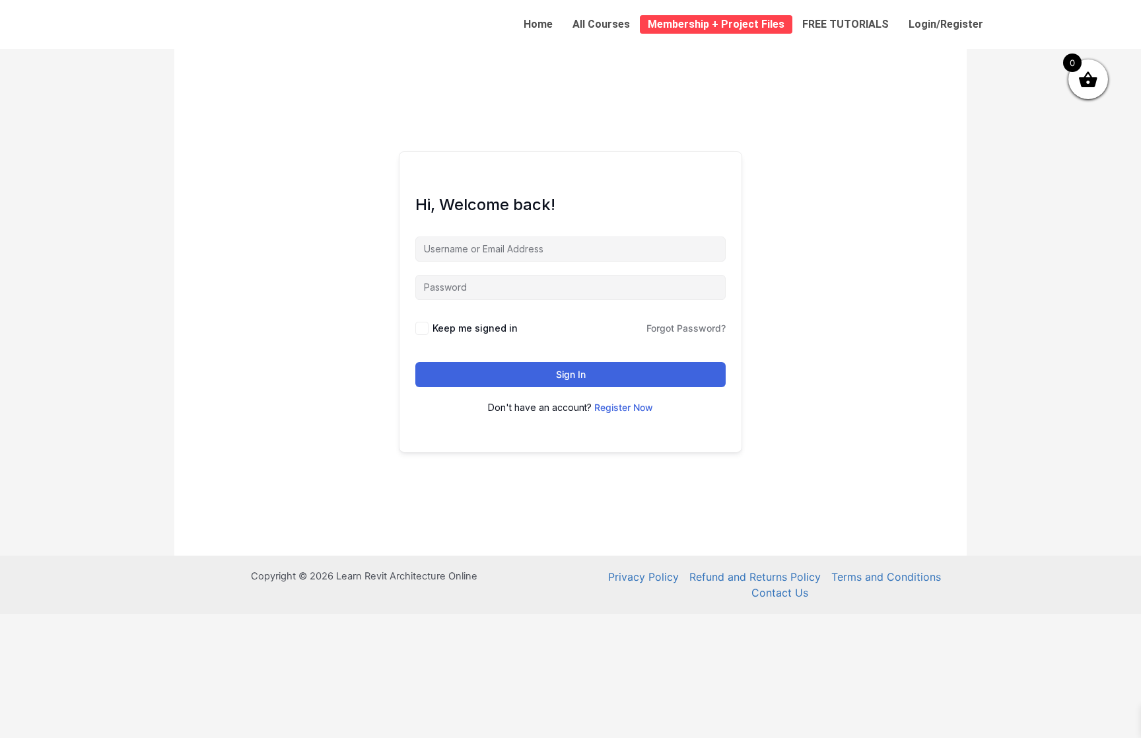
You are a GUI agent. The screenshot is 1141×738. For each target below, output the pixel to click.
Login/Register (946, 24)
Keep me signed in (475, 328)
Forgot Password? (686, 328)
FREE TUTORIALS (845, 24)
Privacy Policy (643, 576)
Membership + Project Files (716, 24)
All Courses (601, 24)
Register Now (623, 407)
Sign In (571, 374)
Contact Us (779, 592)
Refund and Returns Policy (755, 576)
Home (538, 24)
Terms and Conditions (886, 576)
